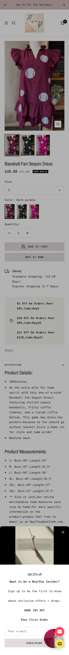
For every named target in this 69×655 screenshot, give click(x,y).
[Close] (63, 532)
